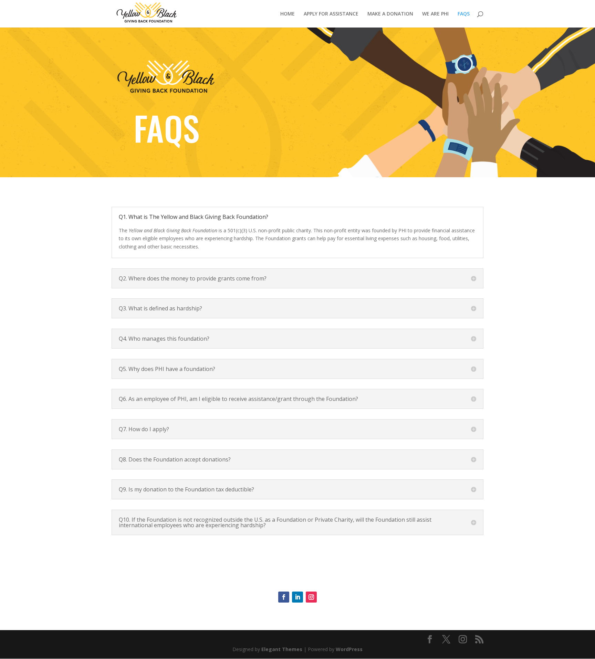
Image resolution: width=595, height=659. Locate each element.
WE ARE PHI (435, 14)
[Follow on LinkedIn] (297, 597)
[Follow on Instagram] (311, 597)
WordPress (349, 649)
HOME (287, 14)
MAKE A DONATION (390, 14)
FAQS (464, 14)
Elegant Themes (281, 649)
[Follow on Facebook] (283, 597)
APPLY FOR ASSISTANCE (331, 14)
